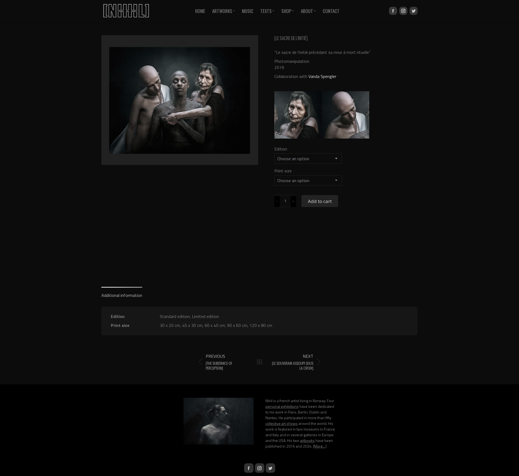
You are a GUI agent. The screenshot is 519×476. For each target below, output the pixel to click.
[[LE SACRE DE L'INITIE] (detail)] (346, 115)
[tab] (121, 292)
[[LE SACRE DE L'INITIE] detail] (298, 115)
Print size (283, 171)
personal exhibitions (282, 406)
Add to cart (320, 201)
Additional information (121, 295)
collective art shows (281, 423)
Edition (280, 149)
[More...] (320, 446)
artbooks (307, 440)
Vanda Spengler (322, 76)
